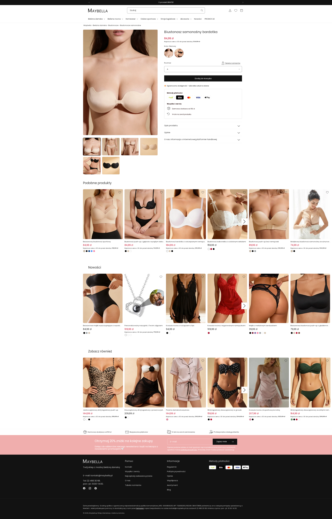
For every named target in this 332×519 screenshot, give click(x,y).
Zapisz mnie (221, 441)
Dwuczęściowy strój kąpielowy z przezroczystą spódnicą (144, 410)
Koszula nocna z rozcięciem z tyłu (180, 325)
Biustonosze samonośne (130, 25)
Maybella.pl (93, 513)
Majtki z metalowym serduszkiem (263, 325)
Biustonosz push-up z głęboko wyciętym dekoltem (144, 241)
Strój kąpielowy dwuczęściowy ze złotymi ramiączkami (309, 410)
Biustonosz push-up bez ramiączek (264, 241)
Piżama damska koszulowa (177, 410)
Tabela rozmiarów (232, 63)
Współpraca (172, 480)
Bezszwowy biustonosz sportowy (97, 241)
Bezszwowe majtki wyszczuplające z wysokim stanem (102, 325)
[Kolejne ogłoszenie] (243, 2)
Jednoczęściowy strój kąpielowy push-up (100, 410)
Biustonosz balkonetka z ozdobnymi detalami (227, 241)
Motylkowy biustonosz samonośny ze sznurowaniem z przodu (310, 241)
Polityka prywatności (176, 471)
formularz (140, 508)
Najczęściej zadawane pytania (138, 476)
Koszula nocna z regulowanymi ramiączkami (226, 325)
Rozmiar (167, 63)
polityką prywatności (189, 450)
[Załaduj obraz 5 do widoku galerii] (92, 165)
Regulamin (172, 467)
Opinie (170, 476)
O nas (127, 480)
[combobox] (166, 10)
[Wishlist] (236, 10)
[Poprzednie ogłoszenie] (89, 2)
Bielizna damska (100, 25)
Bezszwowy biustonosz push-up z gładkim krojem (310, 325)
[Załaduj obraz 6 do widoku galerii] (111, 165)
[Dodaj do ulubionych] (120, 192)
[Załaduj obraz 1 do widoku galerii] (92, 147)
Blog (169, 489)
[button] (96, 19)
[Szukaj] (202, 10)
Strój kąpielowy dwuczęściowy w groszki (225, 410)
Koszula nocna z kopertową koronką (264, 410)
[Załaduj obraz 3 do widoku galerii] (130, 147)
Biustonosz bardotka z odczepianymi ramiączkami (186, 241)
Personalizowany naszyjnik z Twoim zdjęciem (144, 325)
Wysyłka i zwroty (132, 471)
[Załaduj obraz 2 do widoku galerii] (111, 147)
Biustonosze (113, 25)
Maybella (87, 25)
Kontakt (128, 467)
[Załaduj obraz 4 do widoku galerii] (149, 147)
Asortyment (172, 485)
